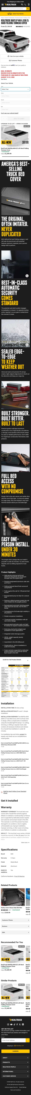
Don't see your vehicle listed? (9, 113)
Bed (2, 106)
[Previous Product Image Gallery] (1, 41)
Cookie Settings (22, 1087)
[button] (15, 660)
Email (3, 1037)
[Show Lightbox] (15, 41)
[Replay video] (27, 275)
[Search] (28, 8)
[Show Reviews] (23, 26)
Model (2, 99)
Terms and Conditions (15, 1090)
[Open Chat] (22, 4)
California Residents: (12, 876)
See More (4, 79)
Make (2, 93)
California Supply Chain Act (11, 1087)
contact (22, 734)
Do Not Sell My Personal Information (15, 1084)
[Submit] (28, 1040)
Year (2, 86)
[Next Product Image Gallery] (29, 41)
